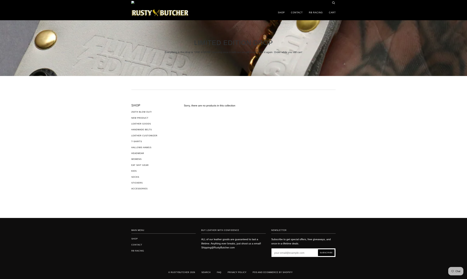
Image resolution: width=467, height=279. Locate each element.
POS (255, 272)
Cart (332, 12)
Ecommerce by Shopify (278, 272)
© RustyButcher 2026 (181, 272)
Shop (281, 12)
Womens (136, 159)
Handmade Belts (141, 129)
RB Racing (316, 12)
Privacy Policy (237, 272)
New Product (139, 118)
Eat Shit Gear (140, 165)
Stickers (137, 183)
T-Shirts (136, 141)
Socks (135, 177)
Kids (134, 171)
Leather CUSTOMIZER (144, 135)
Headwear (137, 153)
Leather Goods (141, 124)
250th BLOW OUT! (141, 112)
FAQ (219, 272)
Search (206, 272)
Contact (297, 12)
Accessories (139, 189)
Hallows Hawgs (141, 147)
